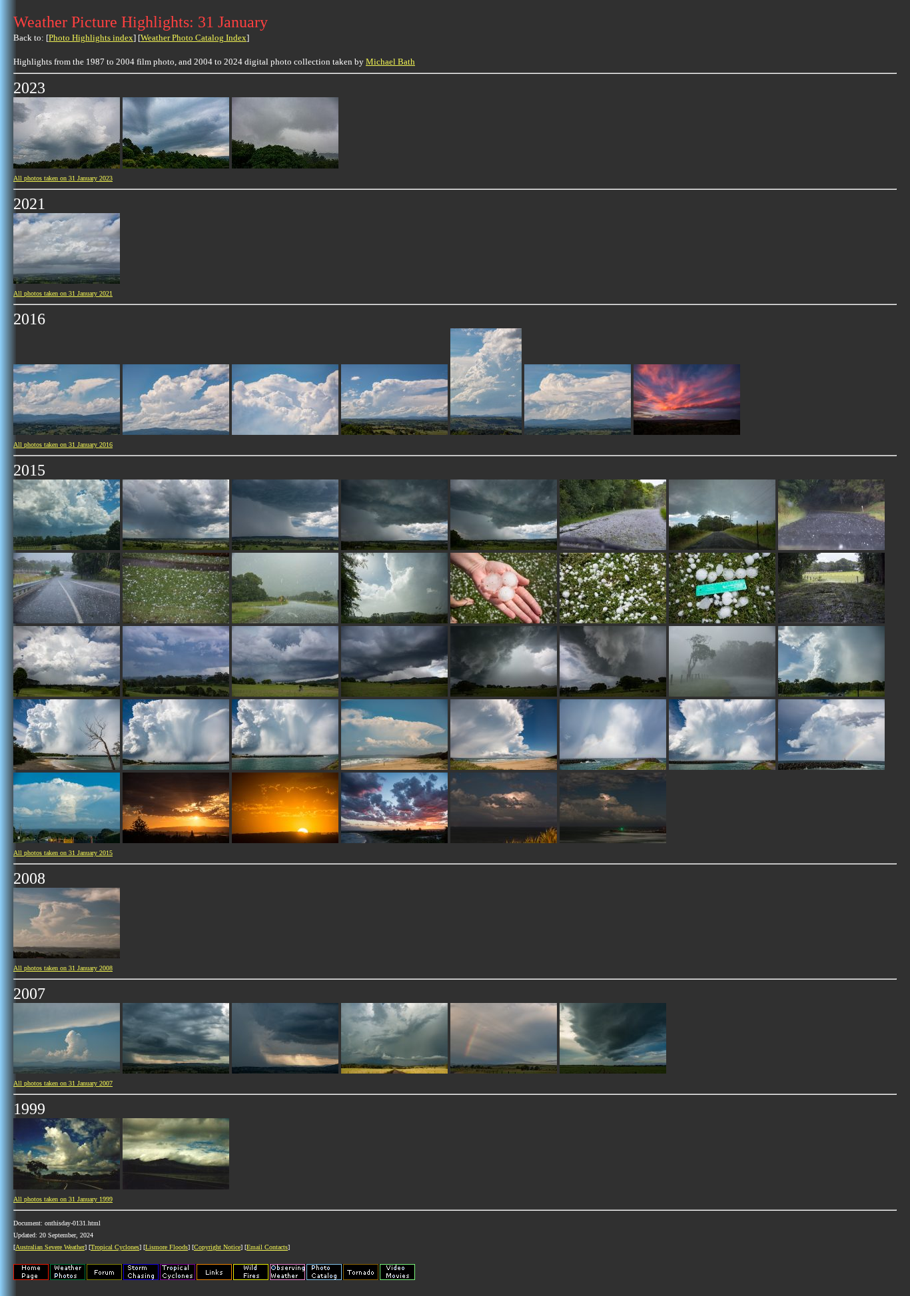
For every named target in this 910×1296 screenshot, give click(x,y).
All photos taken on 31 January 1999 (63, 1199)
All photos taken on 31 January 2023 (63, 178)
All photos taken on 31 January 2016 (63, 444)
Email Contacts (267, 1247)
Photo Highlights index (91, 38)
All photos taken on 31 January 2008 (63, 968)
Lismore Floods (166, 1247)
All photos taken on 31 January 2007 (63, 1083)
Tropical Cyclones (115, 1247)
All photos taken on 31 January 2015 (63, 852)
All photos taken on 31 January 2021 (63, 293)
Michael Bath (390, 62)
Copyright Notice (217, 1247)
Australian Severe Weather (50, 1247)
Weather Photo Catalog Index (193, 38)
